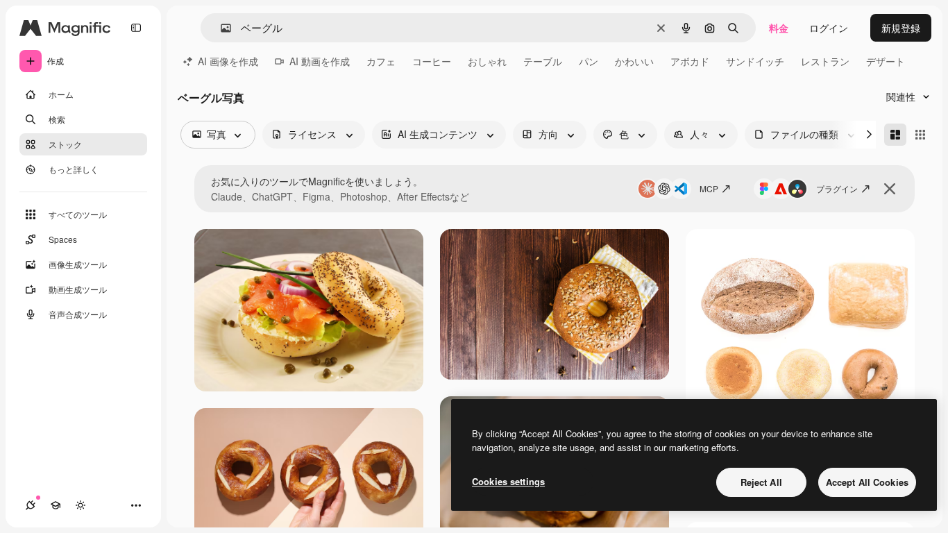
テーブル (542, 61)
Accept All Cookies (867, 482)
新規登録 (900, 28)
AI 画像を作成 (228, 61)
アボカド (689, 61)
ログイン (828, 28)
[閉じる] (889, 188)
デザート (885, 61)
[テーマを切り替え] (80, 505)
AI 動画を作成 (319, 61)
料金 (778, 28)
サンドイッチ (755, 61)
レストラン (825, 61)
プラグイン (837, 188)
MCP (709, 188)
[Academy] (55, 505)
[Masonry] (895, 135)
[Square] (920, 135)
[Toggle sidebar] (136, 28)
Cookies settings (508, 481)
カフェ (381, 61)
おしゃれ (487, 61)
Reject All (761, 482)
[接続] (30, 505)
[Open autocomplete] (220, 28)
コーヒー (431, 61)
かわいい (634, 61)
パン (588, 61)
